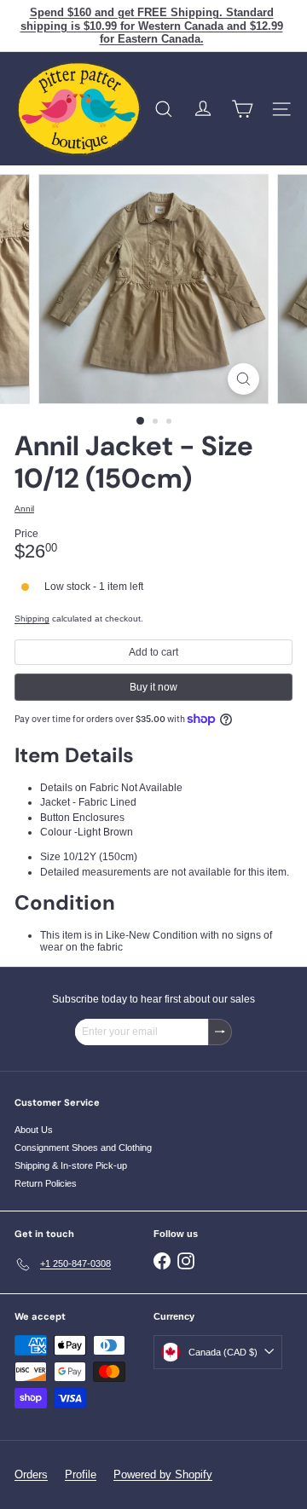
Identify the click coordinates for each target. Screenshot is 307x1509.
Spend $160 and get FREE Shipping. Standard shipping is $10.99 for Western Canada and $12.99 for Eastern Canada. (151, 25)
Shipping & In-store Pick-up (70, 1165)
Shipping (31, 618)
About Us (33, 1130)
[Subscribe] (220, 1031)
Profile (80, 1474)
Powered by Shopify (162, 1474)
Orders (31, 1474)
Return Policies (45, 1183)
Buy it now (153, 687)
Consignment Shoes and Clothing (83, 1147)
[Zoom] (243, 379)
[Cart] (242, 109)
